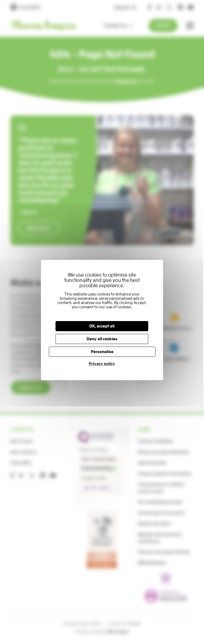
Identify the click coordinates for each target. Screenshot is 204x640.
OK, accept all (101, 326)
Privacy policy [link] (102, 364)
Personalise (102, 352)
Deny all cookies (102, 339)
